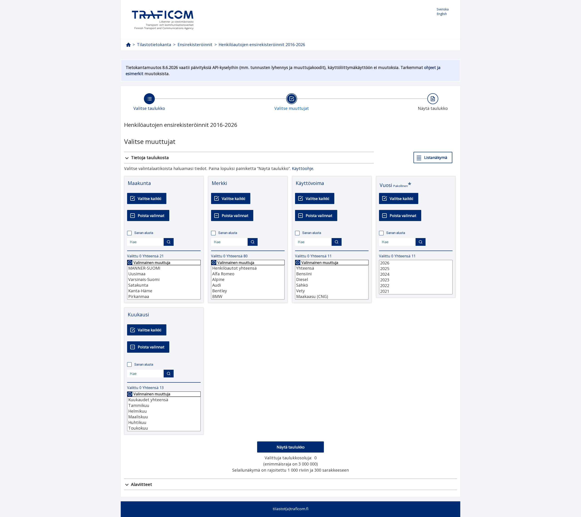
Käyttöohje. (303, 168)
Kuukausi (138, 314)
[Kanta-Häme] (163, 291)
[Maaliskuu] (163, 417)
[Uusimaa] (163, 274)
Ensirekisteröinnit (194, 44)
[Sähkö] (331, 285)
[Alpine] (247, 279)
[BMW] (247, 296)
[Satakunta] (163, 285)
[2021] (415, 291)
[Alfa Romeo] (247, 274)
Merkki (219, 183)
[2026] (415, 263)
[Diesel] (331, 279)
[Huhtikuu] (163, 422)
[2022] (415, 285)
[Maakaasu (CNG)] (331, 296)
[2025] (415, 268)
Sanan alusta (143, 233)
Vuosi (386, 185)
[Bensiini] (331, 274)
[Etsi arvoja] (169, 242)
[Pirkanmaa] (163, 296)
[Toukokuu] (163, 428)
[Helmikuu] (163, 411)
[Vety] (331, 291)
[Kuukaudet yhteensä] (163, 400)
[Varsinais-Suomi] (163, 279)
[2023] (415, 280)
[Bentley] (247, 291)
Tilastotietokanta (154, 44)
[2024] (415, 274)
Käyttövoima (310, 183)
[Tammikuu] (163, 405)
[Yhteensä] (331, 268)
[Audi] (247, 285)
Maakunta (139, 183)
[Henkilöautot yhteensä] (247, 268)
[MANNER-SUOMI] (163, 268)
